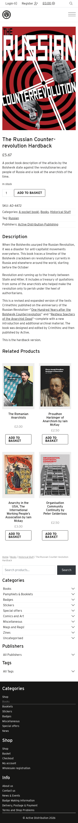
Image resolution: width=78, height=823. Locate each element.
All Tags (8, 671)
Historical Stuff (60, 212)
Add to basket (29, 193)
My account (9, 763)
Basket (6, 753)
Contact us (8, 790)
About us (7, 785)
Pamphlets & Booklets (18, 594)
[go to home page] (6, 14)
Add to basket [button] (15, 439)
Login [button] (9, 3)
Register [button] (28, 3)
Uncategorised (13, 638)
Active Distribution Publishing (38, 224)
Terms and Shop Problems (18, 810)
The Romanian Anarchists (18, 415)
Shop (5, 696)
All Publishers (12, 655)
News (5, 730)
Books (45, 212)
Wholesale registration (16, 768)
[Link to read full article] (18, 386)
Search (66, 570)
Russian (14, 218)
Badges (8, 600)
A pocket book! (29, 212)
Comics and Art (13, 616)
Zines (6, 632)
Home (5, 557)
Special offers (12, 610)
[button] (48, 3)
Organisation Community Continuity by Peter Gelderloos (55, 508)
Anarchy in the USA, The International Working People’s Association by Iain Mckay (18, 512)
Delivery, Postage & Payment (19, 805)
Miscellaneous (12, 621)
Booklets (7, 706)
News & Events (11, 795)
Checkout (8, 758)
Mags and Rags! (13, 627)
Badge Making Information (18, 800)
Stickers (8, 605)
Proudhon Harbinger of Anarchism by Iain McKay (55, 419)
